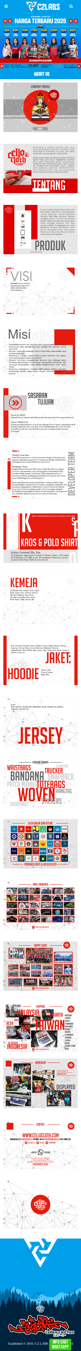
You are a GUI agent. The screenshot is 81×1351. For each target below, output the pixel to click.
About (41, 1278)
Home (36, 1278)
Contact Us (46, 1278)
